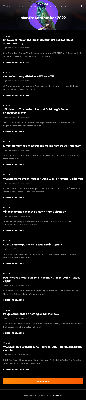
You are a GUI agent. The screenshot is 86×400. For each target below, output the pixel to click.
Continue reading (16, 62)
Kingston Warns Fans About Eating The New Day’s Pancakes (42, 145)
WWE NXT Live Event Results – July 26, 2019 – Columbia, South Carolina (42, 348)
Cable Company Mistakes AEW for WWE (28, 76)
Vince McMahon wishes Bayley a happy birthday (34, 211)
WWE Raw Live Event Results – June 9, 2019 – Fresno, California (43, 178)
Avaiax (43, 4)
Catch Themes (57, 395)
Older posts (43, 381)
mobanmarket (24, 48)
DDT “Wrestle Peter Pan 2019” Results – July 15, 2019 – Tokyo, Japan (41, 279)
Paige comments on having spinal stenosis (31, 314)
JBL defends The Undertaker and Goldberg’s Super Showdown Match (35, 111)
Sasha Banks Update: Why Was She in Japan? (32, 244)
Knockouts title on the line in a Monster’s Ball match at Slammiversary (38, 41)
